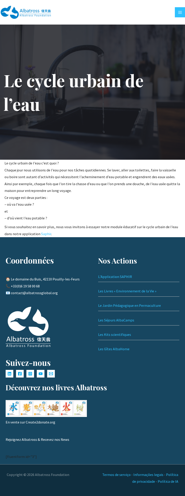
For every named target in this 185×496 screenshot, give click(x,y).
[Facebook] (20, 374)
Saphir (46, 234)
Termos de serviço (116, 474)
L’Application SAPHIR (115, 276)
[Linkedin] (9, 374)
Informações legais (148, 474)
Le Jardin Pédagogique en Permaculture (129, 305)
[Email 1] (51, 374)
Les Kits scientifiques (114, 334)
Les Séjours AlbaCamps (116, 320)
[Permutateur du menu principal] (180, 12)
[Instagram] (30, 374)
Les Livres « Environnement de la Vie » (127, 291)
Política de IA (168, 481)
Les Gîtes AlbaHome (114, 349)
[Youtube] (40, 374)
